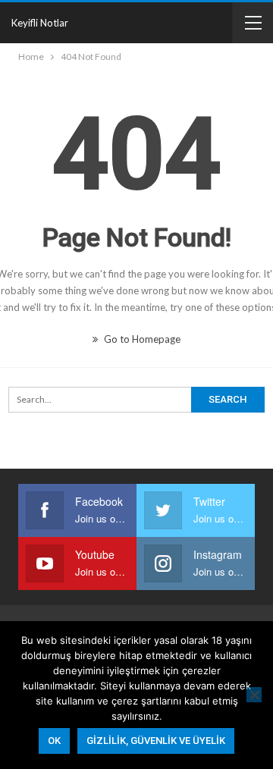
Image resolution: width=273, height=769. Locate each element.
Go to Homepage (141, 339)
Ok (54, 740)
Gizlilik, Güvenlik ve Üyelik (155, 740)
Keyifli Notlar (39, 23)
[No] (254, 694)
